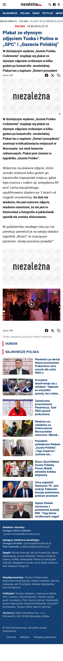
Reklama (25, 637)
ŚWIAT (36, 13)
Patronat (11, 637)
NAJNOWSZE (10, 13)
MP (11, 75)
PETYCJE (48, 13)
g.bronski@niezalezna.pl (37, 543)
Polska (23, 21)
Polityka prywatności (45, 637)
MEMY (59, 13)
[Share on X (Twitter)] (52, 75)
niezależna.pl (8, 21)
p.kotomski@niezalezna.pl (34, 546)
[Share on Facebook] (46, 75)
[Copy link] (58, 75)
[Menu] (4, 4)
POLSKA (25, 13)
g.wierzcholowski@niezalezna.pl (21, 533)
